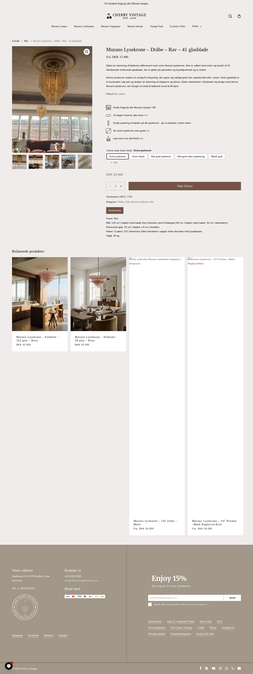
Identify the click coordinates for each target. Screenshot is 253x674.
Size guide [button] (206, 621)
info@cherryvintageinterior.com (81, 580)
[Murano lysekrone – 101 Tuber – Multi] (157, 386)
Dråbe (121, 202)
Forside (15, 41)
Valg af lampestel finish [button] (180, 621)
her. (148, 130)
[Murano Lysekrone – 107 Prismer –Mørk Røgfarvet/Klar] (215, 386)
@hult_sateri (118, 93)
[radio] (117, 156)
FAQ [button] (219, 621)
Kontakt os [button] (228, 627)
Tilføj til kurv (185, 186)
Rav (26, 41)
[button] (87, 52)
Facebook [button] (33, 635)
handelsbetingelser (197, 604)
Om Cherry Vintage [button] (181, 627)
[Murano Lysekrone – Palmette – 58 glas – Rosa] (98, 294)
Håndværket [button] (155, 621)
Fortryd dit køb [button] (205, 633)
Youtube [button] (62, 635)
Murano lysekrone (140, 202)
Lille (127, 202)
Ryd (115, 162)
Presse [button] (213, 627)
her (146, 115)
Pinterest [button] (48, 635)
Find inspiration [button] (156, 627)
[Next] (87, 162)
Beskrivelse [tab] (115, 210)
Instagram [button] (17, 635)
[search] (230, 16)
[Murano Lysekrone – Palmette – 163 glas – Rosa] (40, 294)
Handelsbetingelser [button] (180, 633)
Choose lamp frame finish (119, 150)
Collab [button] (200, 627)
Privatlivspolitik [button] (156, 633)
